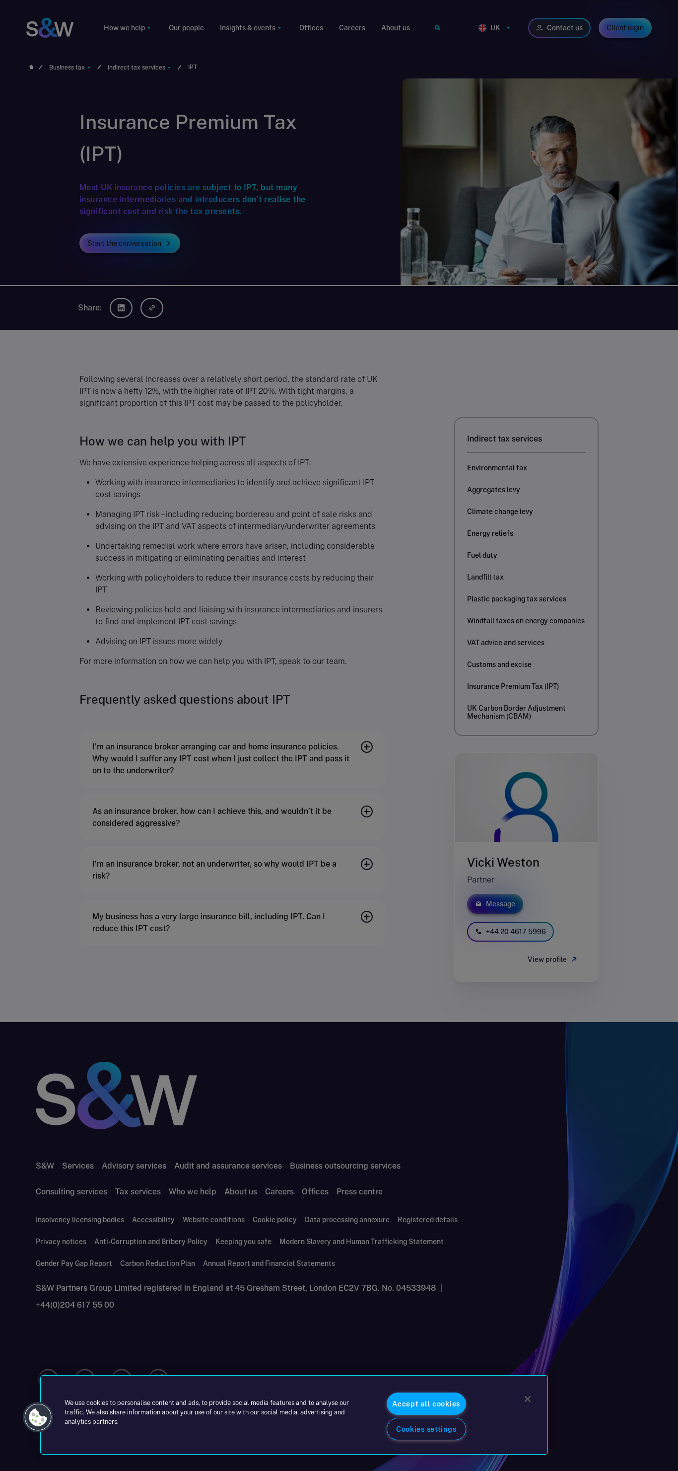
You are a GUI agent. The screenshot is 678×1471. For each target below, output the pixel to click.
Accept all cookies (426, 1403)
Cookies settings (426, 1429)
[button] (38, 1417)
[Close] (528, 1399)
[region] (294, 1415)
